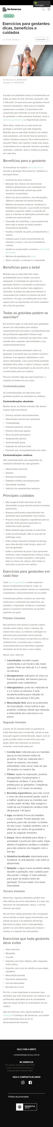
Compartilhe (41, 39)
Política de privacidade (18, 1097)
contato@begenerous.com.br (26, 1054)
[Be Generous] (26, 9)
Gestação (9, 16)
